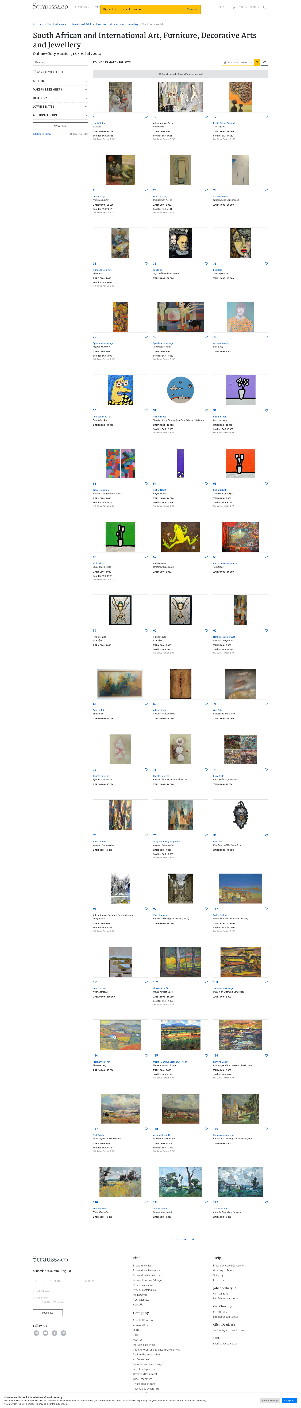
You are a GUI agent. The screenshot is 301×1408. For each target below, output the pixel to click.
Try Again (192, 9)
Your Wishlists (141, 1299)
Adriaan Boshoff (161, 1135)
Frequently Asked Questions (228, 1265)
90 (214, 835)
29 (214, 190)
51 (154, 410)
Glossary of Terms (223, 1270)
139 (215, 1129)
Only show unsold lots (50, 71)
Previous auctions (143, 1285)
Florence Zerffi (160, 988)
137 (95, 1129)
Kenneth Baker (220, 1062)
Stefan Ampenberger (223, 988)
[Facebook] (54, 1333)
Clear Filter (80, 134)
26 (154, 190)
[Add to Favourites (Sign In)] (146, 117)
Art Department (141, 1359)
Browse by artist (142, 1265)
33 (94, 263)
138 (155, 1129)
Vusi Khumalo (160, 915)
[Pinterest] (63, 1333)
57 (154, 557)
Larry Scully (218, 776)
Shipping (218, 1275)
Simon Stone (99, 988)
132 (155, 982)
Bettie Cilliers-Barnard (224, 123)
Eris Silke (157, 270)
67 (214, 630)
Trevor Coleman (101, 490)
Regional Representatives (147, 1354)
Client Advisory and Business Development (156, 1349)
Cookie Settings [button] (270, 1400)
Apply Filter (60, 125)
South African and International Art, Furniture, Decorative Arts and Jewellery (92, 24)
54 (154, 483)
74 (214, 769)
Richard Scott (160, 416)
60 (154, 630)
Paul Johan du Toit (102, 416)
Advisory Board (141, 1325)
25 (94, 190)
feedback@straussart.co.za (228, 1330)
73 (154, 769)
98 (94, 908)
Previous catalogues (144, 1290)
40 (154, 337)
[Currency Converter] (234, 7)
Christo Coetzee (101, 776)
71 (214, 704)
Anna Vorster (99, 841)
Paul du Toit (99, 710)
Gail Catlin (218, 710)
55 (214, 483)
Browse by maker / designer (148, 1280)
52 (214, 410)
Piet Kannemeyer (101, 1062)
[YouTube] (45, 1333)
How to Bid (219, 1280)
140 (95, 1202)
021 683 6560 (220, 1312)
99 (154, 908)
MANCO (137, 1340)
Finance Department (144, 1383)
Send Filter (43, 134)
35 (154, 263)
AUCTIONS (81, 7)
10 (154, 117)
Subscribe (47, 1313)
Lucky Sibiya (99, 196)
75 (94, 835)
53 (94, 483)
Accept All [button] (289, 1400)
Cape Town (221, 1306)
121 (95, 982)
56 (94, 557)
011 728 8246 (220, 1293)
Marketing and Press (144, 1344)
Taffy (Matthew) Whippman (166, 841)
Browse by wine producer (147, 1275)
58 (214, 557)
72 (94, 769)
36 (214, 263)
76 (154, 835)
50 (94, 410)
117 (215, 908)
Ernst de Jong (160, 196)
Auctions (38, 24)
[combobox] (39, 1279)
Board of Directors (143, 1320)
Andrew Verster (221, 196)
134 (95, 1055)
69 (154, 704)
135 (155, 1055)
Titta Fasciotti (100, 1208)
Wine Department (142, 1379)
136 (215, 1055)
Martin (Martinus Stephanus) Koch (170, 1062)
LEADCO (137, 1330)
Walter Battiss (220, 915)
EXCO (136, 1335)
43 (214, 337)
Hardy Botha (99, 123)
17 (214, 117)
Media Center (140, 1294)
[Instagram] (36, 1333)
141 (155, 1202)
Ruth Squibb (99, 1135)
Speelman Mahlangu (103, 343)
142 (215, 1202)
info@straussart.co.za (225, 1298)
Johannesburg (223, 1288)
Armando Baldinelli (102, 270)
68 (94, 704)
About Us (138, 1304)
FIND (221, 7)
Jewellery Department (144, 1369)
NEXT (184, 1239)
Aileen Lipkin (159, 710)
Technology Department (146, 1388)
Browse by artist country (146, 1270)
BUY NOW (97, 7)
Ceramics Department (145, 1374)
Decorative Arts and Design (148, 1364)
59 (94, 630)
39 (94, 337)
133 (215, 982)
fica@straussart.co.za (225, 1343)
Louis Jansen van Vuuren (225, 563)
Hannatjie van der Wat (224, 637)
